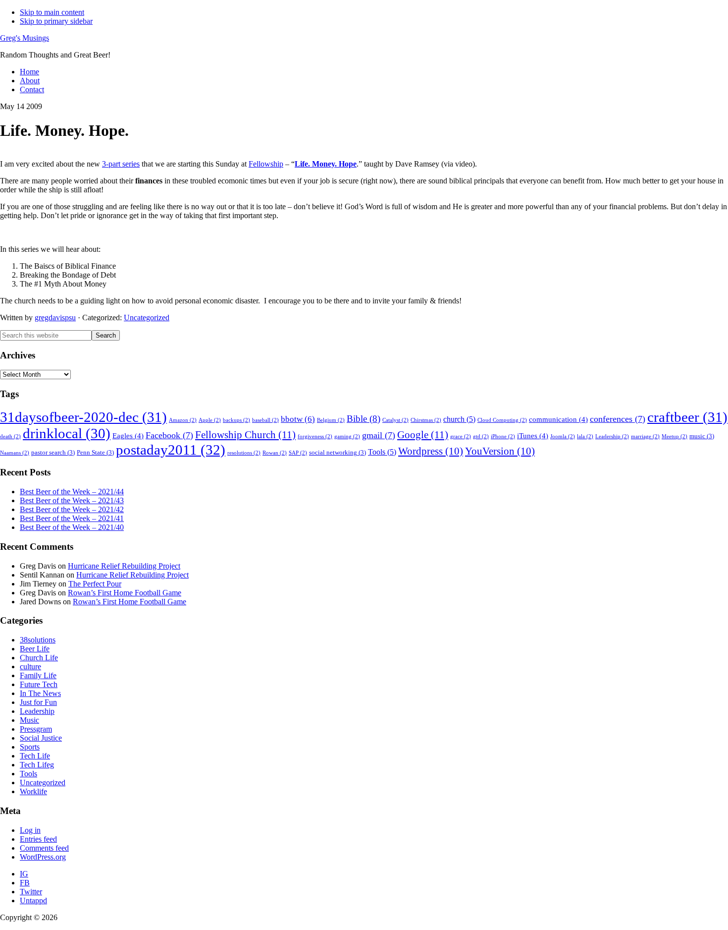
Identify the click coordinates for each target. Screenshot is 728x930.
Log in (30, 830)
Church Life (39, 657)
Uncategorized (146, 317)
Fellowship (266, 164)
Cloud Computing (502, 420)
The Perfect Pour (94, 584)
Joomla (562, 436)
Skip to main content (52, 12)
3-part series (121, 164)
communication (558, 419)
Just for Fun (38, 702)
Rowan (274, 453)
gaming (347, 436)
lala (585, 436)
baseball (265, 420)
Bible (363, 418)
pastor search (53, 452)
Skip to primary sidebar (56, 21)
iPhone (503, 436)
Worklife (33, 791)
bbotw (298, 419)
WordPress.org (43, 857)
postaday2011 (170, 450)
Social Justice (41, 738)
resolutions (243, 453)
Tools (382, 452)
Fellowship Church (245, 435)
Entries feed (38, 839)
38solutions (37, 640)
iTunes (532, 436)
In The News (40, 693)
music (701, 436)
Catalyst (395, 420)
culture (30, 666)
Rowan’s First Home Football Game (124, 592)
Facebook (169, 435)
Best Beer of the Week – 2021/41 (72, 518)
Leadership (612, 436)
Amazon (183, 420)
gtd (481, 436)
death (10, 436)
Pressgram (36, 729)
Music (29, 720)
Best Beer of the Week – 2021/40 (72, 527)
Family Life (38, 675)
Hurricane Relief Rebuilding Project (124, 566)
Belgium (331, 420)
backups (236, 420)
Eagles (128, 436)
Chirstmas (426, 420)
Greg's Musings (24, 38)
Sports (30, 747)
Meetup (674, 436)
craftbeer (687, 417)
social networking (337, 452)
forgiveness (315, 436)
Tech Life (35, 756)
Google (422, 435)
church (459, 419)
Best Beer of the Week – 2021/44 (72, 491)
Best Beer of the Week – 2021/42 (72, 509)
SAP (298, 453)
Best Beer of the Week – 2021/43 (72, 500)
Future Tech (38, 684)
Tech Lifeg (37, 764)
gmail (378, 435)
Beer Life (35, 648)
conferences (617, 419)
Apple (210, 420)
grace (460, 436)
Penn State (95, 452)
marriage (645, 436)
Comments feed (44, 848)
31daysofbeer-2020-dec (83, 417)
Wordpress (430, 451)
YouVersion (500, 451)
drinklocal (66, 433)
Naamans (14, 453)
